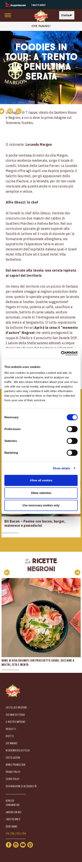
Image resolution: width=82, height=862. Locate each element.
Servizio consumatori (13, 802)
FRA (24, 833)
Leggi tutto (41, 625)
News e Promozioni (16, 765)
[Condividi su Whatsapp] (18, 111)
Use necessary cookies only (41, 505)
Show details (61, 468)
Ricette (10, 736)
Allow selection (41, 493)
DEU (18, 833)
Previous (6, 572)
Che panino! (12, 743)
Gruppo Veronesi (16, 4)
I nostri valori (38, 5)
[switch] (72, 429)
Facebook (8, 845)
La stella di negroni (16, 707)
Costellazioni (13, 758)
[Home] (41, 16)
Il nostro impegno (15, 722)
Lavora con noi (13, 812)
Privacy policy (13, 772)
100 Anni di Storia (15, 715)
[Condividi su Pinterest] (10, 111)
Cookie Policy (12, 779)
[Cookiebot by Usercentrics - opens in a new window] (61, 353)
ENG (12, 833)
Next (76, 572)
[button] (67, 15)
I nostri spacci (13, 819)
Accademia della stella (18, 750)
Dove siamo (11, 826)
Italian (66, 15)
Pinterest (30, 845)
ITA (7, 833)
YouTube (23, 845)
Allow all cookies (41, 480)
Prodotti (11, 729)
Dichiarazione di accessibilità (21, 786)
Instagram (16, 845)
